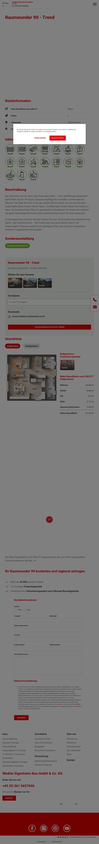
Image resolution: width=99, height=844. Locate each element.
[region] (49, 134)
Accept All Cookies (57, 138)
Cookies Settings (40, 138)
